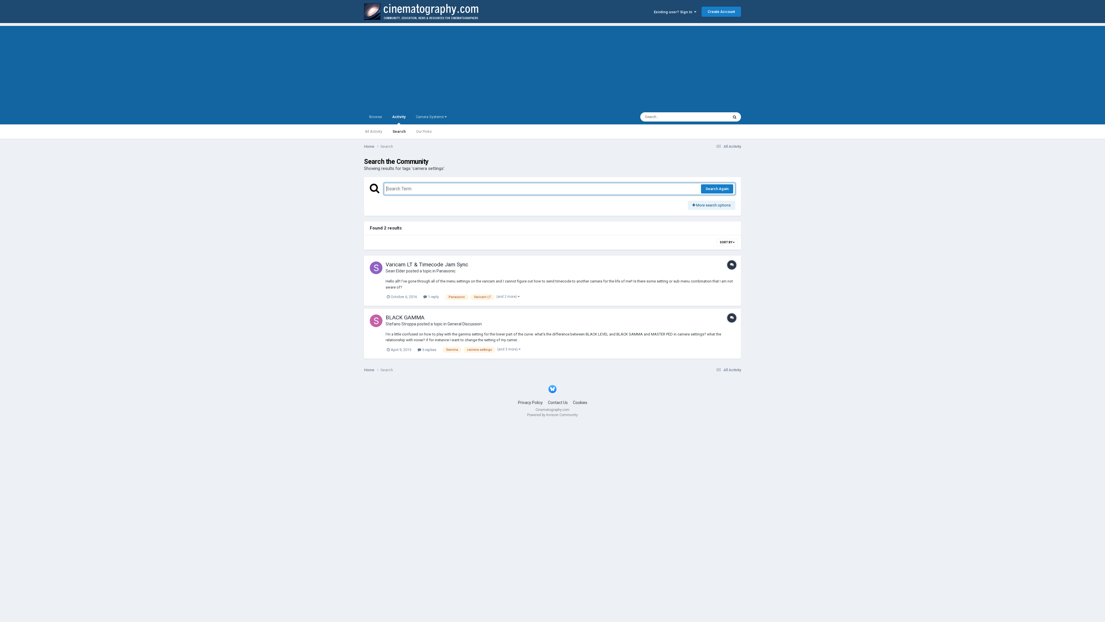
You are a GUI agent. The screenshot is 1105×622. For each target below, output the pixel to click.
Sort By (726, 242)
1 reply (433, 297)
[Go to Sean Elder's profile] (376, 267)
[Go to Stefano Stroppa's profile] (376, 320)
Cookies (580, 402)
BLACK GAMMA (405, 317)
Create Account (721, 12)
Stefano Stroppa (401, 324)
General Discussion (464, 324)
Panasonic (446, 271)
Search (399, 131)
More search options (713, 205)
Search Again (717, 189)
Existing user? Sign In (674, 12)
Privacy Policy (530, 402)
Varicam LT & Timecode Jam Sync (427, 264)
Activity (398, 117)
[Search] (734, 117)
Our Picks (424, 131)
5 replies (428, 350)
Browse (375, 117)
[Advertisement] (552, 66)
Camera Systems (430, 117)
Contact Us (558, 402)
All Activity (373, 131)
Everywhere (711, 117)
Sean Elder (395, 271)
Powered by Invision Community (552, 415)
